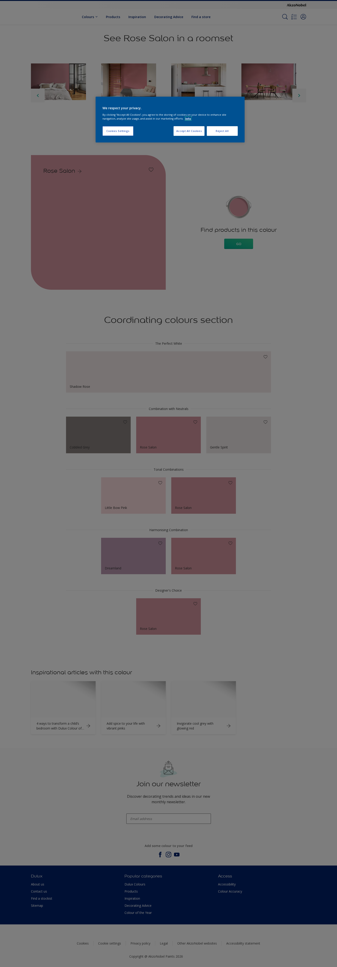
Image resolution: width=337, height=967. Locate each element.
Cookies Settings (118, 131)
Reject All (222, 131)
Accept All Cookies (189, 131)
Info (188, 118)
